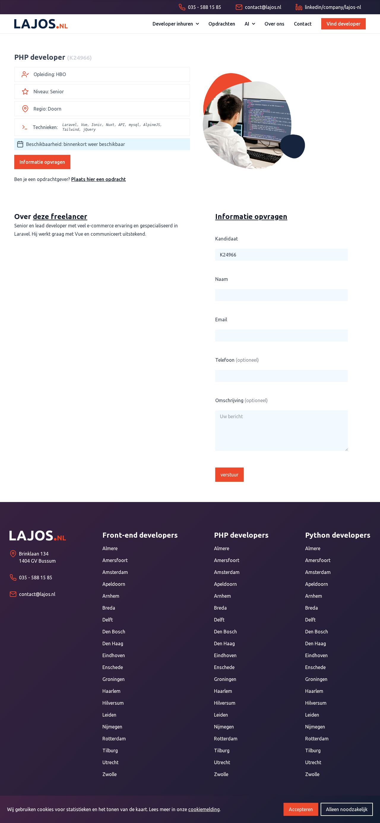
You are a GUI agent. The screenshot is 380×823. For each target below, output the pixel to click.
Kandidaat (226, 238)
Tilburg (110, 750)
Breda (108, 607)
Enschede (112, 667)
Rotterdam (114, 738)
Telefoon (237, 360)
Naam (221, 279)
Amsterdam (115, 572)
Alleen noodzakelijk (347, 809)
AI (247, 23)
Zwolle (109, 774)
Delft (107, 619)
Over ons (274, 23)
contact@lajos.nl (37, 594)
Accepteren (301, 809)
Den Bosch (113, 631)
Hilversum (113, 703)
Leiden (109, 714)
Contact (303, 23)
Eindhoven (113, 655)
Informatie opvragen (42, 162)
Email (221, 319)
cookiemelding (204, 809)
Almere (110, 548)
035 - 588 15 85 (35, 577)
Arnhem (110, 596)
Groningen (113, 679)
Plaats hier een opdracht (98, 179)
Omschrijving (241, 400)
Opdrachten (221, 23)
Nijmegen (112, 726)
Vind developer (343, 23)
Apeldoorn (113, 584)
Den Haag (112, 643)
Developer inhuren (173, 23)
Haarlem (111, 691)
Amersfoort (115, 560)
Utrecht (110, 762)
